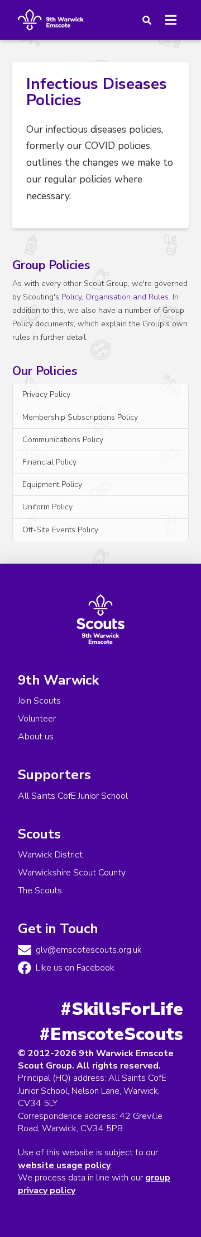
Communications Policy (62, 439)
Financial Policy (49, 462)
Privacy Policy (46, 394)
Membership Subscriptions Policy (80, 417)
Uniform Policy (47, 507)
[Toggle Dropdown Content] (145, 20)
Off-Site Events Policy (60, 529)
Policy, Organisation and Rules (115, 297)
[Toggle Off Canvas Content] (171, 20)
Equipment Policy (52, 484)
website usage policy (64, 1165)
